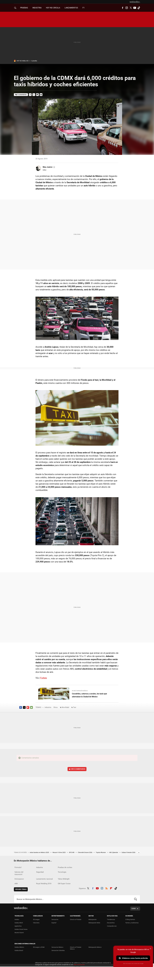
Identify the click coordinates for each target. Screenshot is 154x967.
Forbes (43, 678)
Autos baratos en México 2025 (39, 852)
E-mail (41, 94)
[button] (48, 167)
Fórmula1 (18, 867)
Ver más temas (20, 889)
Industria (36, 8)
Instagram (126, 7)
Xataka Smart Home (21, 929)
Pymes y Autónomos (132, 923)
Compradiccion (112, 926)
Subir (133, 908)
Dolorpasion (19, 879)
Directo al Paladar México (75, 948)
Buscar (135, 899)
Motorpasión (92, 919)
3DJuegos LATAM (38, 947)
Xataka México (19, 947)
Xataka (17, 919)
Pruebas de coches (65, 867)
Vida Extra (36, 923)
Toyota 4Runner (101, 852)
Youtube (134, 7)
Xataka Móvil (19, 923)
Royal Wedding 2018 (43, 884)
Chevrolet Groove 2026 (85, 852)
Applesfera (18, 926)
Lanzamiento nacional (44, 879)
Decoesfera (111, 923)
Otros (55, 707)
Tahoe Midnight (63, 879)
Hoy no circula (53, 8)
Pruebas (24, 8)
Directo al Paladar (75, 919)
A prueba (34, 61)
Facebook (122, 7)
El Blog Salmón (130, 919)
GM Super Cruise (64, 884)
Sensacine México (57, 947)
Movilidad (65, 707)
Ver (78, 769)
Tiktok (138, 7)
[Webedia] (135, 1)
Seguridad (40, 872)
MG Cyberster (113, 852)
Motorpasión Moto (94, 923)
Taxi (74, 707)
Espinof (54, 923)
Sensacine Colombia (58, 950)
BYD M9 (72, 852)
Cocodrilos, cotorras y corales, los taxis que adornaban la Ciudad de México (89, 695)
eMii (16, 884)
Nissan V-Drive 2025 (59, 852)
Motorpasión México (94, 947)
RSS (106, 888)
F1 (84, 8)
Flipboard (37, 94)
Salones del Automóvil (19, 873)
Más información (79, 964)
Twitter (130, 7)
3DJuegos (36, 919)
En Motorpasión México (80, 691)
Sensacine (55, 919)
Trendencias (111, 919)
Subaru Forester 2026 (128, 852)
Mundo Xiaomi (19, 932)
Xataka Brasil (19, 950)
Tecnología (62, 872)
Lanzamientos (71, 8)
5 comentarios (22, 94)
